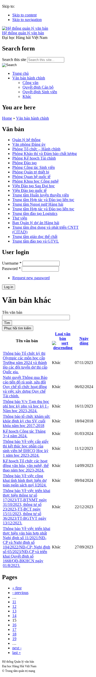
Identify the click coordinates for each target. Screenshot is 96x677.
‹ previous (20, 592)
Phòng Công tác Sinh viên (33, 167)
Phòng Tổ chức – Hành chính (36, 149)
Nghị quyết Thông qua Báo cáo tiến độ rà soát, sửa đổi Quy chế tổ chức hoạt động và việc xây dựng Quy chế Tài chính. (25, 386)
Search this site (14, 59)
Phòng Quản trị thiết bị (30, 172)
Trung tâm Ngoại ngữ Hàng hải (37, 204)
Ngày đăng (84, 340)
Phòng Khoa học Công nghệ (35, 181)
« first (17, 588)
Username (12, 263)
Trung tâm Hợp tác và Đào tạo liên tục (43, 199)
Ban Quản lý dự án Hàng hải (35, 223)
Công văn (30, 82)
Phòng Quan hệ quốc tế (31, 176)
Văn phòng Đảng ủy (29, 144)
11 (14, 602)
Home (7, 118)
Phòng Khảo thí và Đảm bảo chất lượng (44, 153)
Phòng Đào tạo (24, 163)
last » (16, 652)
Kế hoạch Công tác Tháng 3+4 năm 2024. (24, 433)
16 (14, 625)
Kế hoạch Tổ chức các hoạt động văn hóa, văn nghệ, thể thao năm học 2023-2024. (26, 465)
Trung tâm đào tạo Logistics (34, 213)
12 (14, 606)
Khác (27, 96)
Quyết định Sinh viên (40, 92)
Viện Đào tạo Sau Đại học (33, 186)
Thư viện (19, 218)
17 (14, 629)
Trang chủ (20, 73)
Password (11, 268)
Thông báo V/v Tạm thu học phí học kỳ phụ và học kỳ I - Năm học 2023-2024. (26, 406)
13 (14, 611)
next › (17, 648)
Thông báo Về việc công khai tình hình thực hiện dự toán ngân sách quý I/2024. (25, 480)
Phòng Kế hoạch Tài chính (34, 158)
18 (14, 634)
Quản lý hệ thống (26, 140)
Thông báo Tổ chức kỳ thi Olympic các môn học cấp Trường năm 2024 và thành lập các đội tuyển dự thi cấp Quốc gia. (25, 362)
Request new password (31, 278)
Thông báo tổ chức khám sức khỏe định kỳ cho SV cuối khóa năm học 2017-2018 (26, 421)
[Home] (25, 28)
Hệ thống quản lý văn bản (23, 33)
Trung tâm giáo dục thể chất (34, 236)
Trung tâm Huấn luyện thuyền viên (40, 195)
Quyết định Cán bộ (38, 87)
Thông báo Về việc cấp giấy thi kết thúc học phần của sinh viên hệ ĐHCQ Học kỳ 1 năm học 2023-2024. (26, 448)
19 (14, 639)
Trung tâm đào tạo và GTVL (35, 241)
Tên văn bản (12, 312)
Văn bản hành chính (28, 78)
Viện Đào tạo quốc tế (29, 190)
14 (14, 615)
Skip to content (24, 15)
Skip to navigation (27, 19)
